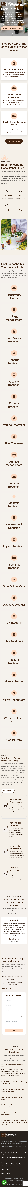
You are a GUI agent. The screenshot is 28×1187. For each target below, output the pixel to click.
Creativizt (14, 1182)
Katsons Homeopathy (8, 1180)
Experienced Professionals (15, 800)
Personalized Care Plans (15, 824)
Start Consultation (14, 141)
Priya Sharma (14, 939)
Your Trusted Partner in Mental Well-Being (12, 759)
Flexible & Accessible (14, 869)
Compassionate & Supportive (16, 847)
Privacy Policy (19, 1184)
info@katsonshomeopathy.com (13, 976)
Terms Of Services (9, 1184)
